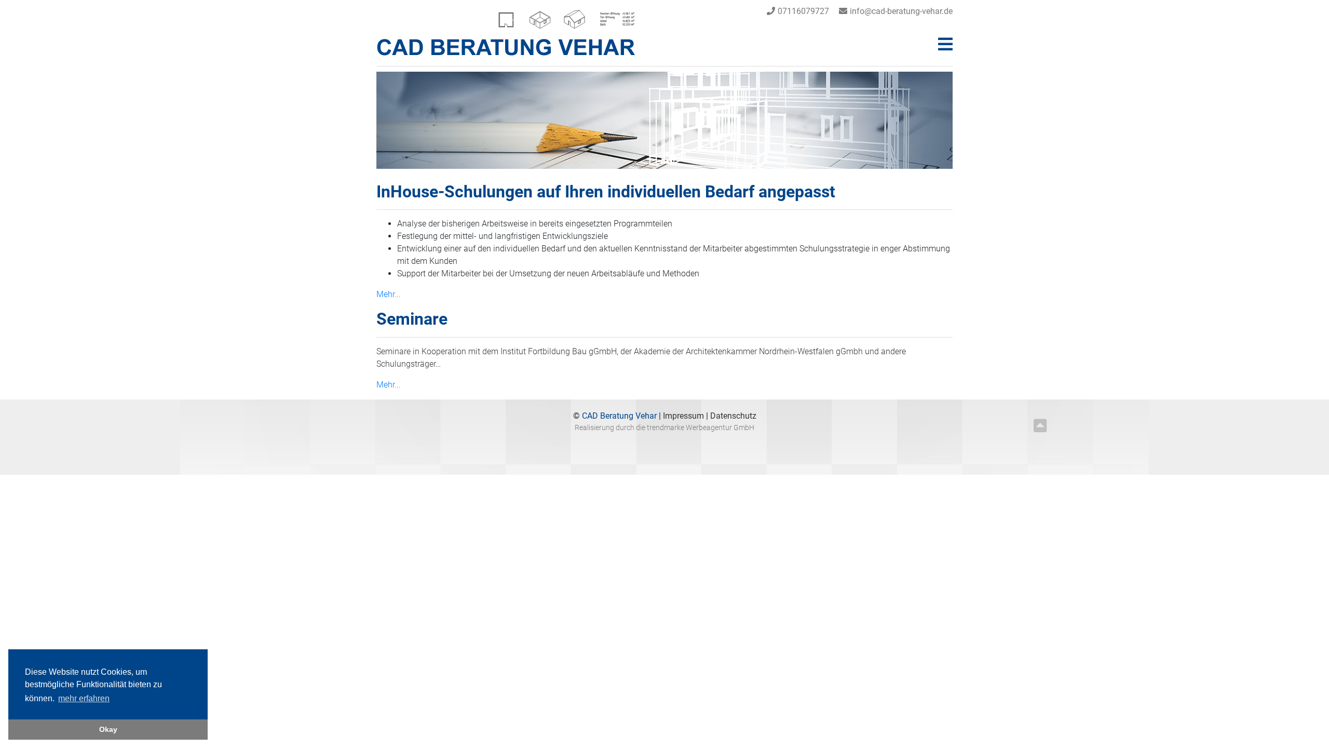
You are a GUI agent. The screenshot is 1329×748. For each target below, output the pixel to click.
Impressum (684, 416)
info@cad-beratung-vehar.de (901, 11)
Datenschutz (733, 416)
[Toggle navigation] (945, 44)
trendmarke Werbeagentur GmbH (700, 427)
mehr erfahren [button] (84, 698)
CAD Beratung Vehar (618, 416)
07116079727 (803, 11)
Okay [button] (108, 729)
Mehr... (388, 294)
